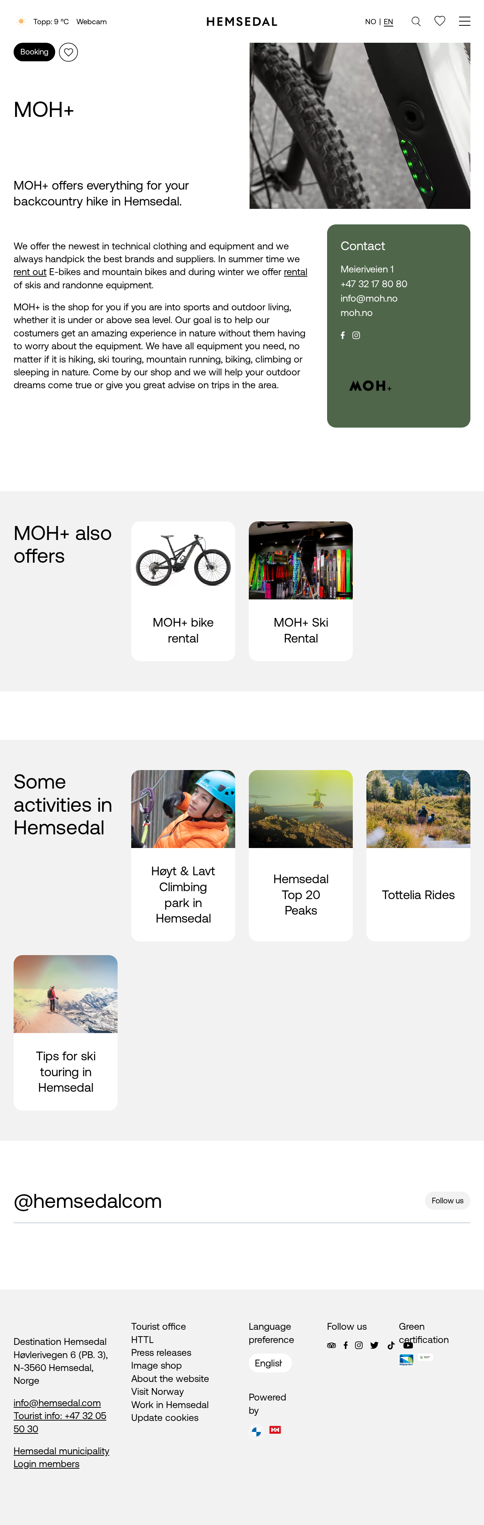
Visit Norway (157, 1391)
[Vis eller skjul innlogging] (68, 52)
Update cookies (165, 1417)
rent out (30, 271)
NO (370, 21)
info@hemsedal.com (57, 1402)
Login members (46, 1463)
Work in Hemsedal (170, 1404)
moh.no (357, 312)
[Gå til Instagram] (359, 1345)
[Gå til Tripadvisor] (331, 1345)
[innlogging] (439, 21)
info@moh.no (369, 298)
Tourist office (158, 1326)
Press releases (161, 1352)
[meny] (464, 22)
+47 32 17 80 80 (374, 284)
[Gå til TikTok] (391, 1345)
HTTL (142, 1339)
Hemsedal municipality (61, 1451)
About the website (170, 1378)
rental (295, 271)
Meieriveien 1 (367, 269)
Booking (34, 51)
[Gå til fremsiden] (242, 21)
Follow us (448, 1200)
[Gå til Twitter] (374, 1345)
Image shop (156, 1365)
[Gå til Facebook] (345, 1345)
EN (388, 21)
